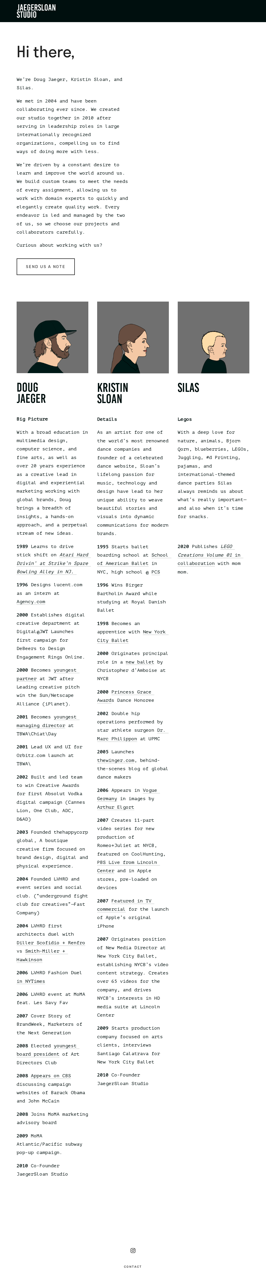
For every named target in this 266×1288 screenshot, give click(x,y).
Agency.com (31, 601)
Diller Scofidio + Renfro (51, 942)
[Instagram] (133, 1250)
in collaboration (210, 555)
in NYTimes (31, 981)
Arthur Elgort (115, 807)
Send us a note (45, 266)
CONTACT (133, 1266)
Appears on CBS (51, 1075)
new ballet (140, 662)
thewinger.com (115, 760)
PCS (155, 572)
